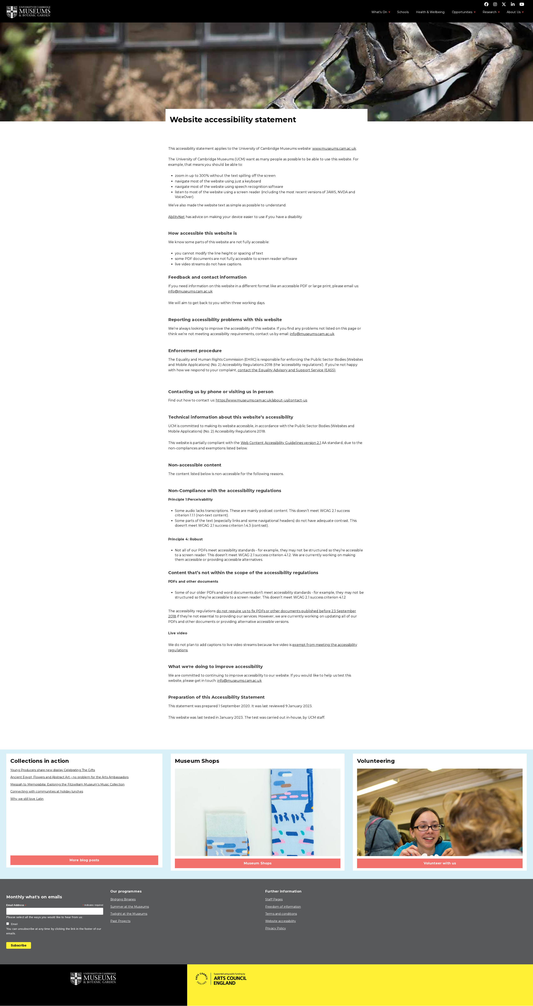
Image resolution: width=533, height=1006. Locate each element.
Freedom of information (283, 907)
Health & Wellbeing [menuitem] (430, 12)
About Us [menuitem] (511, 13)
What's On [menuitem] (377, 13)
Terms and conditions (281, 914)
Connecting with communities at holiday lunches (46, 791)
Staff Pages (274, 899)
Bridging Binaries (123, 899)
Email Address (16, 905)
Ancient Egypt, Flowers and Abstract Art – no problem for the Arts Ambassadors (69, 777)
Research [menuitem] (487, 13)
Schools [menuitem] (403, 12)
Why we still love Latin (27, 799)
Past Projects (120, 921)
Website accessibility (280, 921)
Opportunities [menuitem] (460, 13)
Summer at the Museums (129, 907)
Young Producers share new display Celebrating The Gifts (52, 770)
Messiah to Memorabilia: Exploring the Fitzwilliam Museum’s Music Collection (67, 784)
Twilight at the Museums (128, 914)
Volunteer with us (440, 863)
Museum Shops (258, 863)
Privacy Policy (275, 928)
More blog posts (84, 860)
